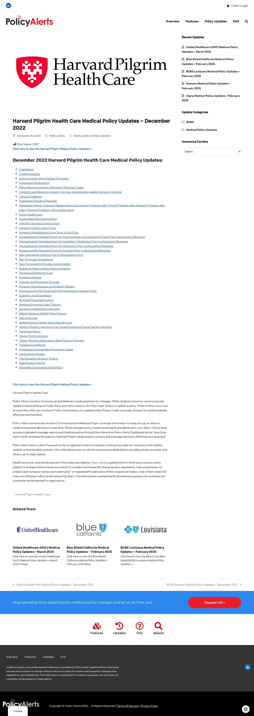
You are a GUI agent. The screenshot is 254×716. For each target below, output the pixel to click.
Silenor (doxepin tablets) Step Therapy (43, 313)
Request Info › (214, 602)
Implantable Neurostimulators (38, 218)
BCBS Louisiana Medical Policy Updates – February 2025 (142, 549)
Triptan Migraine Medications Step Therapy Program (51, 340)
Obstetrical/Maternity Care (36, 272)
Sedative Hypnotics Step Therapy (40, 304)
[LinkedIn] (8, 5)
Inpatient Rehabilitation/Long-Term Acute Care (48, 232)
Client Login (239, 6)
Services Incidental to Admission (39, 308)
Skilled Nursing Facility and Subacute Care (45, 322)
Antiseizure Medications (34, 182)
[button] (246, 21)
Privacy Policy (149, 705)
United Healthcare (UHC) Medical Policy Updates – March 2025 (36, 549)
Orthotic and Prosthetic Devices (39, 282)
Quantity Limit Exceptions (35, 295)
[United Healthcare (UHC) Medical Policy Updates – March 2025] (38, 529)
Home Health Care (30, 214)
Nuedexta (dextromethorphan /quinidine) (44, 268)
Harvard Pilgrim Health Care (32, 494)
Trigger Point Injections (33, 336)
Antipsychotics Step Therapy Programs (43, 178)
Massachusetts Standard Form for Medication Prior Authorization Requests (66, 246)
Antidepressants (29, 173)
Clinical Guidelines (30, 196)
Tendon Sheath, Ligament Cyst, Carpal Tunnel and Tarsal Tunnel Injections (65, 326)
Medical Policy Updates (96, 135)
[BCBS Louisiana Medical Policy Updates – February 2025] (145, 529)
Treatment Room (29, 331)
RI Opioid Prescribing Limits (36, 300)
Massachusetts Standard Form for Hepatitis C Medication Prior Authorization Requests (73, 241)
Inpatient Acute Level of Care (37, 227)
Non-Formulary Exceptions (36, 259)
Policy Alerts (57, 135)
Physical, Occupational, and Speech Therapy (47, 286)
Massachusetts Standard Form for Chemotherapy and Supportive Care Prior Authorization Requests (82, 236)
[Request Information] (245, 709)
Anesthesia (26, 169)
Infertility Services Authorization (39, 223)
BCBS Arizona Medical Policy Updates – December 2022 (202, 584)
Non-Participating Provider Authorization (44, 264)
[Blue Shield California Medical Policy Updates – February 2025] (92, 529)
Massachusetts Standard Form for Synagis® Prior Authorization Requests (65, 250)
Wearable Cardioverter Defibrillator (41, 367)
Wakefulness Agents (32, 362)
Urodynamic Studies (32, 354)
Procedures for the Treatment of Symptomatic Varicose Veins (57, 290)
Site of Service (28, 318)
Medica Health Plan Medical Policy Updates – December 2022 (53, 584)
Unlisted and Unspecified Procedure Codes (46, 349)
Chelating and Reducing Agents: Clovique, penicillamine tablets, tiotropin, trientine (70, 191)
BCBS (77, 135)
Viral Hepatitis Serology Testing (38, 358)
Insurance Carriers (195, 141)
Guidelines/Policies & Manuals (38, 200)
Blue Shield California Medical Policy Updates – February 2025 (89, 549)
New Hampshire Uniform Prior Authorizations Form (51, 254)
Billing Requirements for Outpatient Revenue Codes (51, 187)
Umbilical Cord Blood (32, 344)
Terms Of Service (128, 705)
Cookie (17, 711)
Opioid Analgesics (30, 277)
